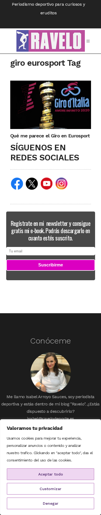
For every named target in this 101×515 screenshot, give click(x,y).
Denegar (50, 503)
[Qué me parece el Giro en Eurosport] (50, 104)
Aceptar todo (50, 474)
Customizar (50, 489)
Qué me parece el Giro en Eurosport (50, 135)
